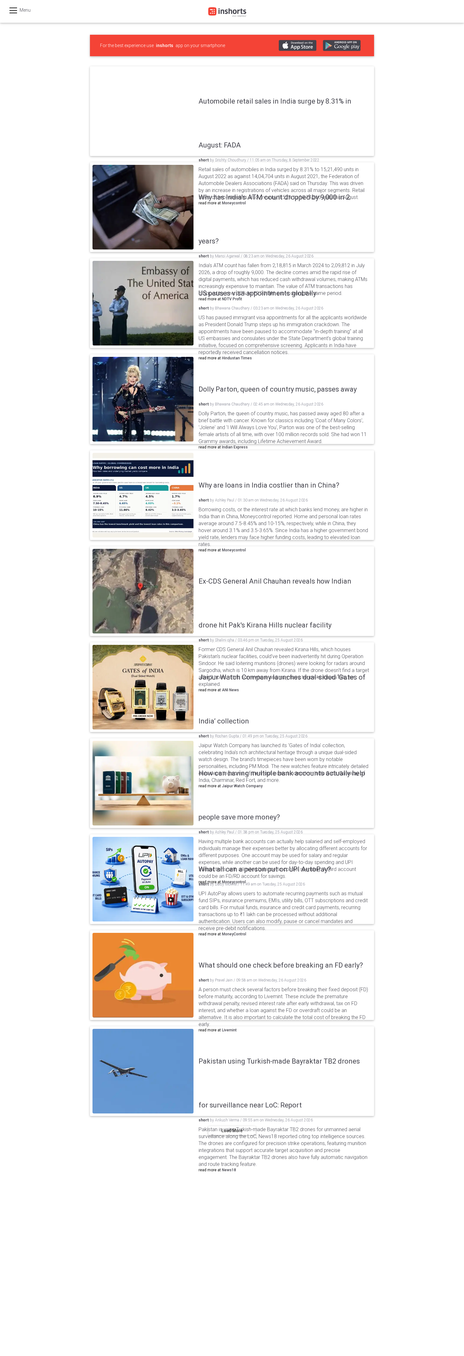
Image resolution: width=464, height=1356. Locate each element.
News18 (229, 1170)
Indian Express (235, 447)
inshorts (164, 45)
